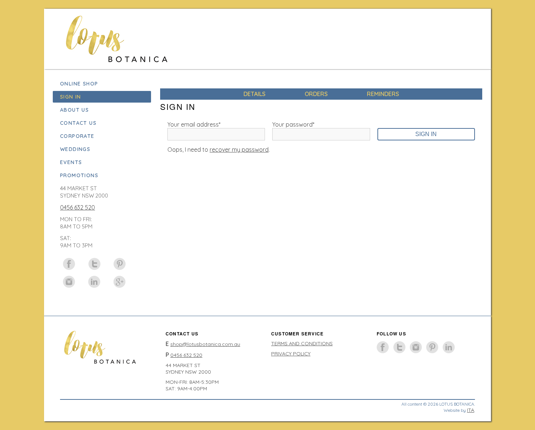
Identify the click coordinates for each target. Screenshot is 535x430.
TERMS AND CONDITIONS (302, 343)
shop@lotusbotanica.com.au (205, 344)
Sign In (70, 96)
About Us (74, 110)
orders (316, 93)
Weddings (75, 149)
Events (71, 162)
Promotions (79, 175)
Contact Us (78, 123)
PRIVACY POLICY (290, 353)
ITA (470, 410)
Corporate (77, 136)
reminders (383, 93)
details (254, 93)
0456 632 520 (77, 207)
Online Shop (79, 83)
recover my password (239, 149)
